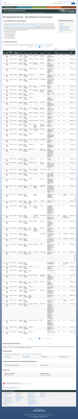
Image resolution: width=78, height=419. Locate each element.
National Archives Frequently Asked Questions (32, 397)
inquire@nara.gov (10, 375)
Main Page (62, 23)
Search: (55, 49)
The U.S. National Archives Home (17, 3)
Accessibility (30, 414)
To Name (35, 53)
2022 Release (25, 356)
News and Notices (43, 395)
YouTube (40, 410)
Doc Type (25, 53)
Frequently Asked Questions (11, 365)
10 (44, 46)
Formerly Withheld (16, 53)
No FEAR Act (49, 414)
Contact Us (73, 1)
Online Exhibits (6, 404)
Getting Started (30, 395)
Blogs (42, 410)
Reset (74, 49)
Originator (60, 53)
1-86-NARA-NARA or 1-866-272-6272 (39, 417)
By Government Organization (8, 397)
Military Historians (18, 396)
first (28, 46)
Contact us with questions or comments (9, 388)
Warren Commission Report (65, 26)
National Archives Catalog (8, 398)
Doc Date (20, 53)
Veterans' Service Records (24, 7)
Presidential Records (7, 400)
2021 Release (44, 356)
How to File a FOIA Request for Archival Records (33, 404)
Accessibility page (28, 383)
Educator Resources (39, 7)
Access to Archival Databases (8, 401)
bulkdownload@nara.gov (10, 347)
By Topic (5, 395)
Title (48, 53)
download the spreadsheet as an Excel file (40, 44)
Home (4, 12)
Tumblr (39, 410)
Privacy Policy (35, 414)
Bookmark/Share (67, 1)
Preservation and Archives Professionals (20, 398)
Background (62, 24)
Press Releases (44, 365)
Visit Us (53, 7)
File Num (30, 53)
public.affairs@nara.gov (47, 375)
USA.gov (52, 414)
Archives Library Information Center (8, 403)
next (48, 46)
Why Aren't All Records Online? (33, 402)
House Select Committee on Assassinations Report (65, 28)
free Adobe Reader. (14, 382)
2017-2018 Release (63, 356)
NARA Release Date (11, 52)
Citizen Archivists (61, 1)
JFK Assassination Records (18, 12)
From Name (42, 53)
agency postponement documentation (26, 354)
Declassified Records (31, 399)
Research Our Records (9, 7)
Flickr (44, 410)
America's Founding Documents (68, 7)
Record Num (7, 53)
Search (73, 3)
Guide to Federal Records (32, 398)
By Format (5, 396)
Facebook (34, 410)
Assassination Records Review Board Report (66, 30)
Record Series (66, 53)
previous (31, 46)
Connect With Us (39, 409)
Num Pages (56, 53)
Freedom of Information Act (42, 414)
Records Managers (19, 399)
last (50, 46)
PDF (19, 56)
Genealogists (18, 395)
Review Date (71, 53)
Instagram (37, 410)
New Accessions (42, 396)
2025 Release (7, 356)
